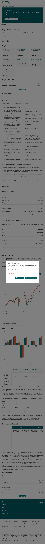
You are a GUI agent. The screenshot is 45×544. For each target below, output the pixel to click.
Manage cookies (30, 280)
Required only (19, 277)
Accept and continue (30, 277)
